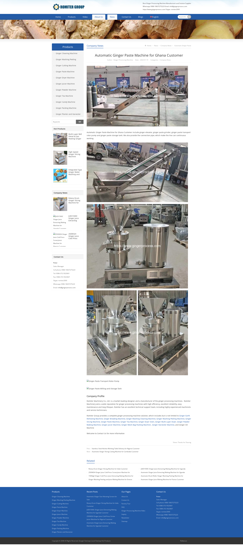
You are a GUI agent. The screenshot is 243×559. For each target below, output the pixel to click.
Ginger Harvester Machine (163, 425)
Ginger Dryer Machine (65, 77)
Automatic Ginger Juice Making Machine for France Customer (162, 479)
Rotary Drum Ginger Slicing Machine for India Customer (108, 469)
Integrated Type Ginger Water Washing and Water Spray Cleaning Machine (75, 175)
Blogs (140, 17)
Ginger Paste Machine (110, 422)
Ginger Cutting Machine (66, 65)
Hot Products (59, 129)
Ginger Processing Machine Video (133, 511)
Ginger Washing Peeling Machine (170, 419)
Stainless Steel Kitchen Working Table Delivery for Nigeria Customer (116, 449)
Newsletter (125, 518)
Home (58, 17)
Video (85, 17)
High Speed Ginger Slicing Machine (74, 154)
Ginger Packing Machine (66, 108)
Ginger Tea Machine (129, 422)
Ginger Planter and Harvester (68, 114)
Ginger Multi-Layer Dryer (165, 422)
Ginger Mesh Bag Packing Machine (136, 425)
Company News (95, 45)
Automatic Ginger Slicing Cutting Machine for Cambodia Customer (115, 452)
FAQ (123, 507)
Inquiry (124, 514)
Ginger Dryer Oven (146, 422)
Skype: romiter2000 (173, 9)
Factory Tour (126, 504)
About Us (99, 17)
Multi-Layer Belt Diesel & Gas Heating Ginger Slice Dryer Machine (75, 138)
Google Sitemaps (85, 541)
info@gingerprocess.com (178, 6)
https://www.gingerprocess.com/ (154, 9)
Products (72, 17)
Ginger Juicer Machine (111, 425)
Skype (189, 540)
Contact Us (126, 17)
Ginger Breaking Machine (114, 419)
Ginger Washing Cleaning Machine (141, 419)
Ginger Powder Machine (66, 90)
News (112, 17)
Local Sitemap (96, 541)
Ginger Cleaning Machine (66, 53)
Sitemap (124, 521)
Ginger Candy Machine (65, 102)
